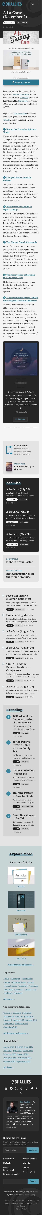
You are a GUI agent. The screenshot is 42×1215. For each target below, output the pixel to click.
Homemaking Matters (19, 615)
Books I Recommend (8, 1168)
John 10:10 (28, 1016)
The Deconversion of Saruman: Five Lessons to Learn (19, 276)
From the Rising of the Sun (24, 468)
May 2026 (7, 1050)
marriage (34, 986)
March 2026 (28, 1050)
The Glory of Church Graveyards (21, 242)
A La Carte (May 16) (18, 511)
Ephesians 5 (8, 1023)
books (7, 982)
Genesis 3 (17, 1013)
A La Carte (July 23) (18, 489)
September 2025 (23, 1061)
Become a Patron (30, 1158)
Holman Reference (26, 48)
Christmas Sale (20, 113)
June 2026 (28, 1047)
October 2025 (9, 1061)
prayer (28, 989)
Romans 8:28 (18, 1020)
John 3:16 (19, 1016)
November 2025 (24, 1057)
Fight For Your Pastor (19, 562)
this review (23, 101)
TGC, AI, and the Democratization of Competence (18, 667)
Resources (21, 910)
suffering (8, 993)
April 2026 (17, 1050)
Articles (21, 886)
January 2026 (22, 1054)
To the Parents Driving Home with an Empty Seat (21, 746)
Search (33, 1181)
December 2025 (10, 1057)
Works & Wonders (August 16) (24, 772)
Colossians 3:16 (10, 1027)
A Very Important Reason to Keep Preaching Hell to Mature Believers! (20, 299)
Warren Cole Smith (21, 94)
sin (35, 989)
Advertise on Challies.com (21, 72)
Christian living (19, 982)
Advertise (27, 1163)
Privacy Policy (21, 1209)
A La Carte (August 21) (20, 631)
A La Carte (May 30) (18, 534)
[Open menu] (38, 4)
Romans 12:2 (31, 1020)
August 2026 (8, 1047)
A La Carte (22, 23)
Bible (7, 978)
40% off (6, 120)
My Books (7, 1163)
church (31, 982)
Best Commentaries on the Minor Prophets (20, 575)
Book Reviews (21, 934)
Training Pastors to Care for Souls (23, 794)
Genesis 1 (7, 1013)
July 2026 (19, 1047)
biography (15, 978)
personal (19, 989)
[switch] (25, 1172)
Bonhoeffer (28, 978)
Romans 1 (7, 1020)
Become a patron (22, 82)
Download (21, 419)
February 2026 (9, 1054)
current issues (11, 986)
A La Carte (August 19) (20, 686)
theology (19, 993)
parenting (9, 989)
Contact (26, 1167)
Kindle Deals (22, 450)
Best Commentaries (11, 1174)
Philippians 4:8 (21, 1023)
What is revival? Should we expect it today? (17, 208)
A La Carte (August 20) (20, 647)
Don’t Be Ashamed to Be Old (24, 817)
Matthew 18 (8, 1016)
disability (23, 986)
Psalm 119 (26, 1013)
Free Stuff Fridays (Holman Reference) (18, 597)
